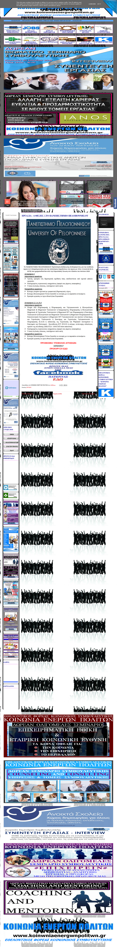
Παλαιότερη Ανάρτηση (88, 393)
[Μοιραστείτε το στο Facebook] (65, 385)
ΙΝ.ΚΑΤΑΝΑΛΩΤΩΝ (12, 442)
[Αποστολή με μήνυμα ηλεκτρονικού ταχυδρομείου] (60, 385)
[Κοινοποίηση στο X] (63, 385)
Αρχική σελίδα (57, 393)
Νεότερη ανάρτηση (27, 393)
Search (104, 224)
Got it (99, 4)
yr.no (17, 396)
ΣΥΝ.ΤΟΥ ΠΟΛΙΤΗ (11, 446)
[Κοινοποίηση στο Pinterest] (66, 385)
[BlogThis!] (61, 385)
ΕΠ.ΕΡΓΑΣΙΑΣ (11, 438)
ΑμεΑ (12, 450)
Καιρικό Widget (11, 388)
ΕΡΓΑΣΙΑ (29, 387)
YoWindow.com (7, 396)
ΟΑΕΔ (12, 434)
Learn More (92, 4)
